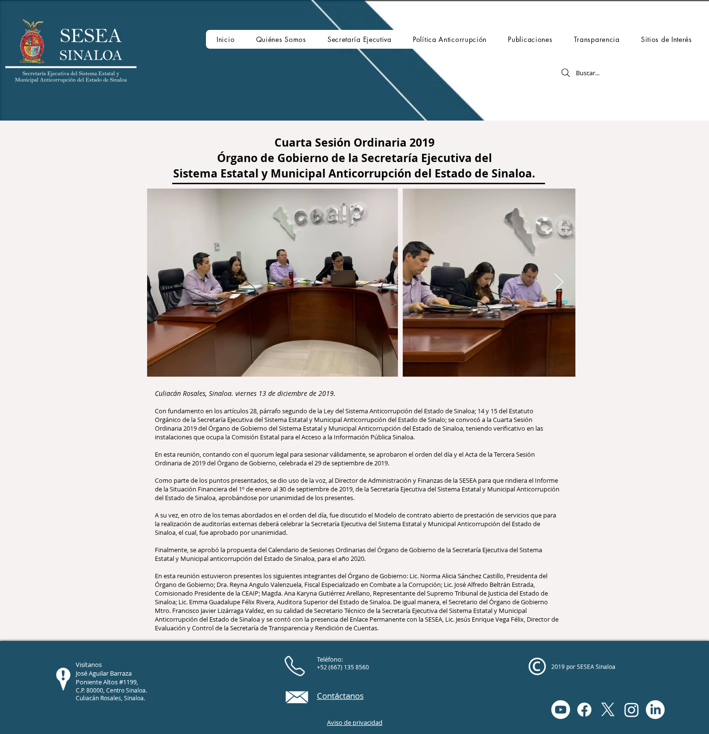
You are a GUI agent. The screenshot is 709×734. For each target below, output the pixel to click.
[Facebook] (584, 709)
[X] (608, 709)
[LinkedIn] (655, 709)
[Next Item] (558, 282)
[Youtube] (560, 709)
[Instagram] (631, 709)
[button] (280, 39)
